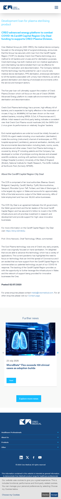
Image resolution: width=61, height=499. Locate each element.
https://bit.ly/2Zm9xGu (15, 230)
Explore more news (28, 398)
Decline (45, 494)
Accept (54, 494)
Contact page (34, 295)
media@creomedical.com (42, 292)
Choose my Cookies (11, 494)
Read (11, 380)
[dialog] (30, 488)
